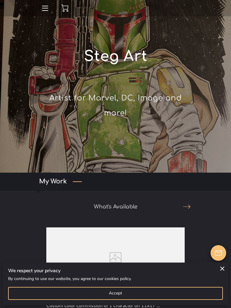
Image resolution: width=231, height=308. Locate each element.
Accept (115, 293)
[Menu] (45, 8)
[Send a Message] (218, 253)
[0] (65, 8)
